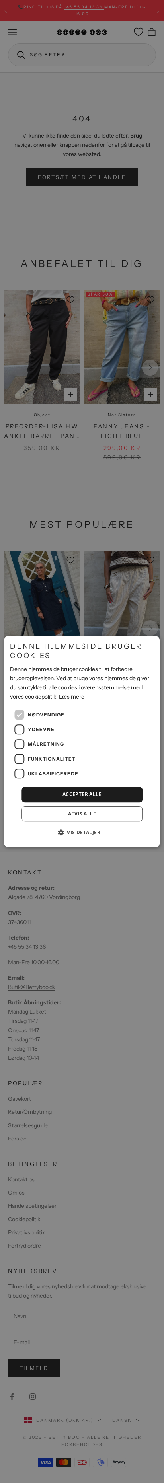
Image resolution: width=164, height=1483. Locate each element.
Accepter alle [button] (82, 794)
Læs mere (71, 696)
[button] (82, 832)
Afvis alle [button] (82, 813)
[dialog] (82, 741)
